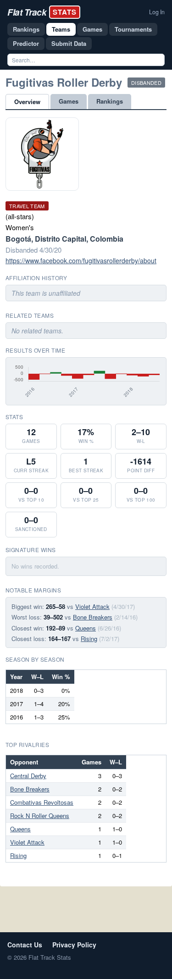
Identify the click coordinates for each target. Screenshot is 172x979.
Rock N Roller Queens (39, 815)
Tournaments (133, 29)
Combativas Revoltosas (41, 802)
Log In (157, 12)
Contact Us (24, 944)
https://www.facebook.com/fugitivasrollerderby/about (81, 260)
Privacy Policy (74, 944)
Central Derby (28, 775)
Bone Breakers (92, 617)
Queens (85, 628)
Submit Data (68, 43)
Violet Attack (92, 606)
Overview (27, 101)
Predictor (26, 43)
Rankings (26, 29)
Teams (61, 29)
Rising (89, 638)
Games (92, 29)
